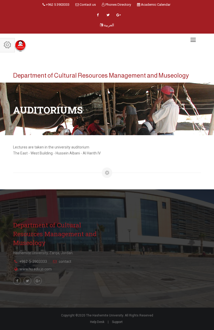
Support (117, 322)
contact (65, 261)
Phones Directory (118, 5)
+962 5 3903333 (57, 5)
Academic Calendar (155, 5)
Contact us (87, 5)
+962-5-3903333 (33, 261)
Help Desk (97, 322)
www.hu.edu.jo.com (36, 269)
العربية (108, 25)
